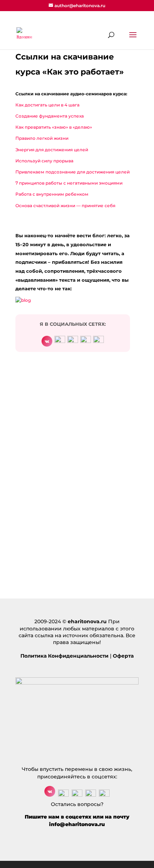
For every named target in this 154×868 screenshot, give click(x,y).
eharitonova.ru (87, 621)
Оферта (123, 656)
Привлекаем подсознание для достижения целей (72, 172)
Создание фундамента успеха (49, 116)
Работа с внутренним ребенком (51, 194)
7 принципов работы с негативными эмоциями (68, 183)
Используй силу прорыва (44, 160)
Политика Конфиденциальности (64, 656)
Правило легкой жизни (41, 138)
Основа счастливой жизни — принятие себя (65, 205)
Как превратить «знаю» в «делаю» (53, 127)
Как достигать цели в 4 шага (47, 105)
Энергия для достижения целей (51, 149)
